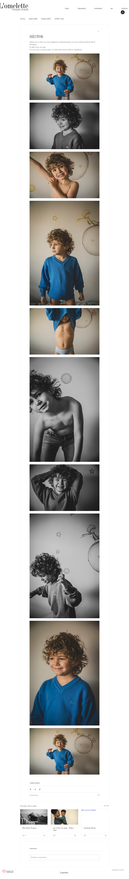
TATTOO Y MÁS (59, 19)
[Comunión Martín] (95, 817)
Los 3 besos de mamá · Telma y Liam (63, 829)
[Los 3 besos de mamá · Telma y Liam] (64, 817)
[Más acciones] (98, 31)
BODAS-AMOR (33, 19)
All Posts (22, 19)
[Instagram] (123, 12)
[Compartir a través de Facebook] (30, 789)
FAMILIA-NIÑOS (46, 19)
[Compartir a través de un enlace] (40, 789)
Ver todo (106, 806)
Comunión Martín (90, 828)
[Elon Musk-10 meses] (34, 817)
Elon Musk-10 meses (29, 828)
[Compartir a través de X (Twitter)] (35, 789)
